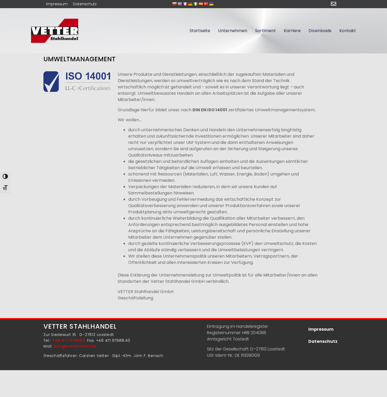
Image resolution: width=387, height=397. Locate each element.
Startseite (200, 31)
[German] (190, 4)
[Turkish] (206, 4)
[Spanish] (200, 4)
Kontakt (347, 31)
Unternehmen (232, 31)
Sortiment (265, 31)
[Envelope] (333, 4)
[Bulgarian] (174, 4)
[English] (179, 4)
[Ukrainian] (211, 4)
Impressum (57, 4)
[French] (184, 4)
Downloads (320, 31)
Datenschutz (85, 4)
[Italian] (195, 4)
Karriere (292, 31)
